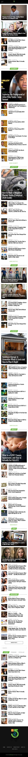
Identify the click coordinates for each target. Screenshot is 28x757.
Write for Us (14, 749)
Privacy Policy (16, 747)
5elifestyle (11, 754)
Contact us (9, 747)
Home (4, 747)
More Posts (14, 642)
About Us (23, 747)
